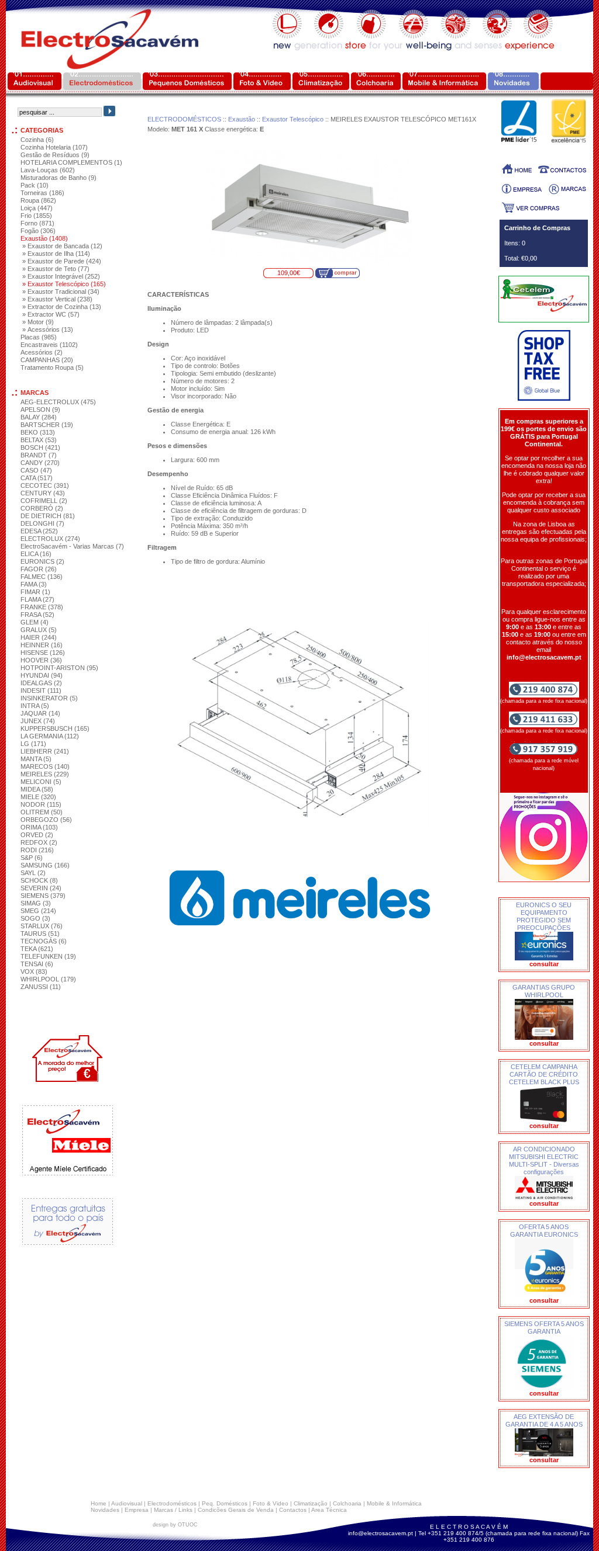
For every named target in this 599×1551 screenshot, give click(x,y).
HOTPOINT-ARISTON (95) (59, 667)
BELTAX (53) (38, 439)
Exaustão (241, 119)
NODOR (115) (40, 804)
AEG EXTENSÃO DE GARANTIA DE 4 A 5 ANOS (544, 1420)
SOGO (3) (35, 918)
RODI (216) (37, 849)
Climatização (311, 1503)
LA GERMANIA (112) (49, 736)
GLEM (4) (34, 622)
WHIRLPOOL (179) (48, 979)
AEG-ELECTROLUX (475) (58, 401)
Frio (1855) (36, 215)
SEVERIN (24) (40, 887)
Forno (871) (37, 223)
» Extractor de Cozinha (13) (61, 306)
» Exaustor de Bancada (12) (62, 245)
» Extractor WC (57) (51, 314)
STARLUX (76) (41, 925)
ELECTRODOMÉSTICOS (184, 119)
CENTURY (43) (42, 493)
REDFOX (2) (38, 842)
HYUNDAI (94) (41, 675)
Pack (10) (34, 185)
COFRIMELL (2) (43, 500)
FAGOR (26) (38, 568)
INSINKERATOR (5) (49, 698)
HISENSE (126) (42, 652)
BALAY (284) (38, 417)
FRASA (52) (37, 614)
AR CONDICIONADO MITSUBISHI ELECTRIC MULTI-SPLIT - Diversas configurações (544, 1160)
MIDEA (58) (36, 789)
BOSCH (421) (40, 447)
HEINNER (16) (41, 644)
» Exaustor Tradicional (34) (60, 291)
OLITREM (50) (41, 812)
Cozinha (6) (37, 139)
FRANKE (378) (41, 606)
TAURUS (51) (40, 933)
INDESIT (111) (40, 690)
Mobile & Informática (394, 1503)
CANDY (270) (40, 462)
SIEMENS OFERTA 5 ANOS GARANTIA (544, 1327)
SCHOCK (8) (39, 880)
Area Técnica (329, 1510)
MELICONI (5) (40, 781)
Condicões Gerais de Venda (236, 1510)
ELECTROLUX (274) (50, 538)
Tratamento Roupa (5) (52, 367)
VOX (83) (33, 971)
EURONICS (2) (42, 561)
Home (98, 1503)
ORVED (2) (36, 834)
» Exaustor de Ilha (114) (56, 253)
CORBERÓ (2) (41, 508)
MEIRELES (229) (44, 774)
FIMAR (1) (35, 591)
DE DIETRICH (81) (47, 515)
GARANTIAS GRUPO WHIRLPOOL (543, 991)
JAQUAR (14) (40, 713)
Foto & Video (270, 1503)
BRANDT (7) (38, 455)
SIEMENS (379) (43, 895)
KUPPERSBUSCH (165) (54, 728)
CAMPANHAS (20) (46, 359)
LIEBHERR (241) (44, 751)
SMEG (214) (38, 910)
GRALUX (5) (38, 629)
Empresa (137, 1510)
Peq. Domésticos (224, 1503)
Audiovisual (126, 1503)
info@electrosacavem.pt (380, 1533)
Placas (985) (38, 337)
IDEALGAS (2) (41, 682)
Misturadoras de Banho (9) (58, 177)
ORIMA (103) (39, 827)
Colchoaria (347, 1503)
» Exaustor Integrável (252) (61, 276)
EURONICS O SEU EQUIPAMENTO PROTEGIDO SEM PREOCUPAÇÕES (544, 916)
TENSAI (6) (36, 963)
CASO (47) (36, 470)
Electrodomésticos (172, 1503)
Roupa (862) (38, 200)
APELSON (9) (40, 409)
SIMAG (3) (35, 903)
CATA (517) (36, 477)
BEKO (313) (37, 432)
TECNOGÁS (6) (43, 941)
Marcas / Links (173, 1510)
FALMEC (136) (41, 576)
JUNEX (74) (37, 720)
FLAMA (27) (37, 599)
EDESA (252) (39, 531)
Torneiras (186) (42, 192)
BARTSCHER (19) (46, 424)
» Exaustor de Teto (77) (55, 268)
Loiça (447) (36, 207)
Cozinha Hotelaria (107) (54, 147)
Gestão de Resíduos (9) (54, 154)
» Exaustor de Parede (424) (61, 261)
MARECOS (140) (45, 766)
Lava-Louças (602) (47, 170)
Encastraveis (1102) (49, 344)
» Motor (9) (38, 321)
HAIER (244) (38, 637)
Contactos (293, 1510)
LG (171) (33, 743)
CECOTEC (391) (44, 485)
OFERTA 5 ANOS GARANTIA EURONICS (544, 1230)
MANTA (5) (35, 758)
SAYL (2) (33, 872)
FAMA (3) (33, 584)
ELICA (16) (35, 553)
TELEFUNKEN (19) (48, 956)
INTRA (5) (34, 705)
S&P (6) (31, 857)
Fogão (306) (38, 230)
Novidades (105, 1510)
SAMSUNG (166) (45, 865)
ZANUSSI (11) (40, 986)
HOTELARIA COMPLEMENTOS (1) (71, 162)
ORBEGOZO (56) (46, 819)
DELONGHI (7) (42, 523)
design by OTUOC (175, 1525)
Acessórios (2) (41, 352)
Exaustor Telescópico (292, 119)
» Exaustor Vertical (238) (57, 299)
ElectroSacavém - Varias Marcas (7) (72, 546)
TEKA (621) (36, 948)
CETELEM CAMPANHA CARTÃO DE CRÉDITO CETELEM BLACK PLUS (544, 1074)
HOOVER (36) (41, 660)
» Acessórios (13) (47, 329)
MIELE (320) (38, 796)
